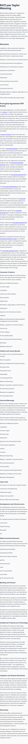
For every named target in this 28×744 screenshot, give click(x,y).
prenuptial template (11, 148)
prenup (5, 112)
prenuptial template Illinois (10, 186)
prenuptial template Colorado (8, 239)
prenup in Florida (6, 134)
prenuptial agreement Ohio (10, 251)
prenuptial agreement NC (20, 222)
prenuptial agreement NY (18, 175)
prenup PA (22, 198)
